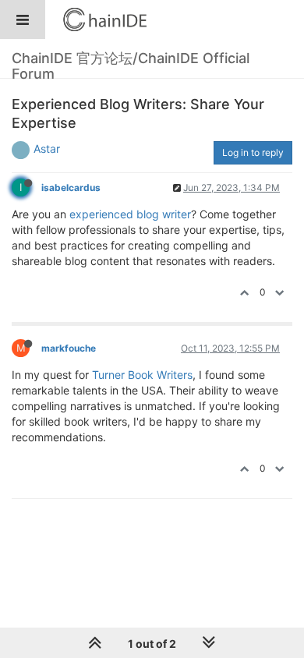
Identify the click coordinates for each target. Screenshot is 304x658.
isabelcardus (71, 187)
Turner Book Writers (142, 374)
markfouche (68, 348)
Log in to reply (253, 152)
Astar (47, 148)
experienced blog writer (130, 214)
